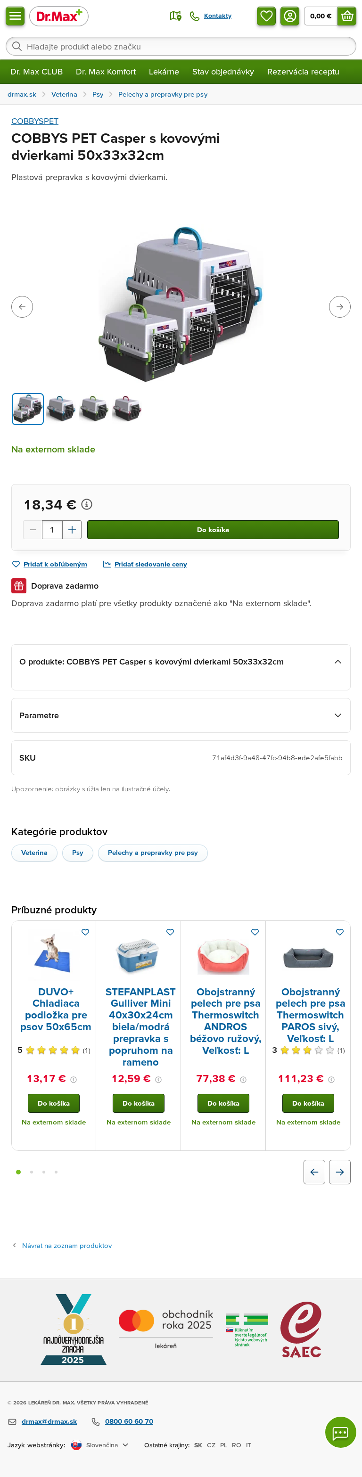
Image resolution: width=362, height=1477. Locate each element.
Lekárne (164, 71)
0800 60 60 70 (129, 1421)
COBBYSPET (34, 121)
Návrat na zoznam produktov (67, 1245)
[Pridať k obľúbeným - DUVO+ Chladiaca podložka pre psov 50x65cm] (85, 932)
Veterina (34, 852)
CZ (211, 1445)
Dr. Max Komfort (106, 71)
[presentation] (53, 955)
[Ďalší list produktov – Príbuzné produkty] (340, 1172)
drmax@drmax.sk (49, 1421)
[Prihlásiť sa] (289, 16)
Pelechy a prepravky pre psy (153, 852)
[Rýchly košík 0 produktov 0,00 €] (346, 16)
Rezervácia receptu (303, 71)
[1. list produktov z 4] (18, 1172)
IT (248, 1445)
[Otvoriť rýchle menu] (15, 16)
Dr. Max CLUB (36, 71)
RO (236, 1445)
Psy (77, 852)
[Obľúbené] (266, 16)
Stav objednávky (223, 71)
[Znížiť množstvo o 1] (32, 529)
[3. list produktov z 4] (44, 1172)
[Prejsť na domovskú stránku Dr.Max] (59, 16)
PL (223, 1445)
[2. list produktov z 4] (31, 1172)
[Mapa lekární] (175, 16)
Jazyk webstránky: (37, 1445)
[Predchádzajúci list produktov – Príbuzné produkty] (314, 1172)
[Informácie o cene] (86, 504)
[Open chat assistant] (340, 1432)
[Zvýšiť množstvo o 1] (72, 529)
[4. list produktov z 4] (56, 1172)
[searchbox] (181, 46)
